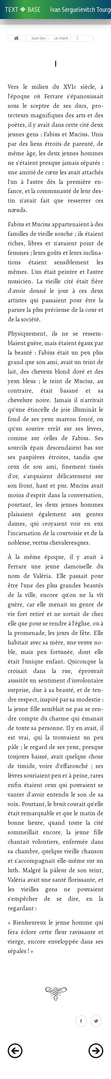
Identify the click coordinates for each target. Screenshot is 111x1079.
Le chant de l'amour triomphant (61, 38)
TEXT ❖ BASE (23, 9)
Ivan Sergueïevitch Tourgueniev (39, 38)
